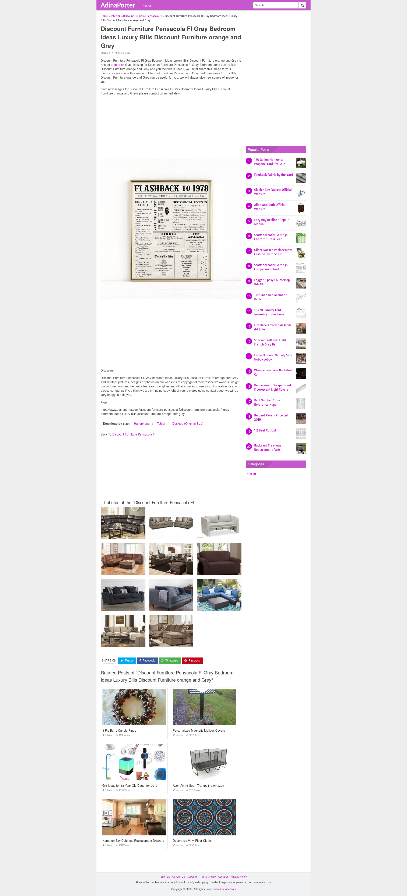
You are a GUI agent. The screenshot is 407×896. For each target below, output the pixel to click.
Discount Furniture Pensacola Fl (133, 434)
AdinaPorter (118, 5)
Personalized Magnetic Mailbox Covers (199, 730)
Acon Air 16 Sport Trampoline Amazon (198, 785)
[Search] (302, 5)
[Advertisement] (171, 128)
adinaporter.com (226, 889)
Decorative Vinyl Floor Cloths (192, 840)
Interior (146, 5)
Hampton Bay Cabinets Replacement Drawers (133, 840)
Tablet (161, 423)
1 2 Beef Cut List (265, 430)
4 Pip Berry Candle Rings (119, 730)
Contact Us (178, 876)
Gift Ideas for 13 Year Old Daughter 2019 (130, 785)
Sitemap (165, 876)
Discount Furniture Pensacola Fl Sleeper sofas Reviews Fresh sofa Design (240, 571)
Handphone (142, 423)
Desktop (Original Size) (187, 423)
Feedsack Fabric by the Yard (273, 175)
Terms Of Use (208, 876)
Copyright (192, 876)
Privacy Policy (239, 876)
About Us (223, 876)
